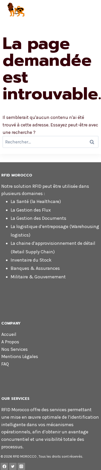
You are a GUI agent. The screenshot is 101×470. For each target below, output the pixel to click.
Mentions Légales (19, 356)
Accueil (8, 334)
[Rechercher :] (50, 142)
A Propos (10, 342)
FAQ (5, 364)
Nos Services (14, 349)
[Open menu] (95, 10)
